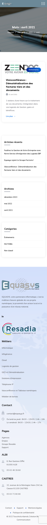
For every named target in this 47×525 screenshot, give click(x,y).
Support (5, 447)
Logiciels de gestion (10, 366)
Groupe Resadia (9, 444)
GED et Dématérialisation (13, 372)
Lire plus (9, 116)
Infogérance (7, 354)
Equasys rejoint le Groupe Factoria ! (19, 160)
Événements (34, 70)
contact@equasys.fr (15, 413)
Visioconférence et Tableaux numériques (19, 390)
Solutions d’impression (11, 378)
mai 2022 (8, 203)
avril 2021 (8, 210)
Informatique (7, 348)
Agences (5, 437)
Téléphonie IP (7, 384)
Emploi (5, 441)
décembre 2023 (10, 197)
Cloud (4, 360)
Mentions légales (35, 508)
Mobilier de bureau (10, 396)
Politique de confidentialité (23, 512)
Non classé (8, 250)
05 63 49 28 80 (14, 470)
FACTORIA (8, 244)
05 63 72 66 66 (14, 494)
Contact (8, 508)
